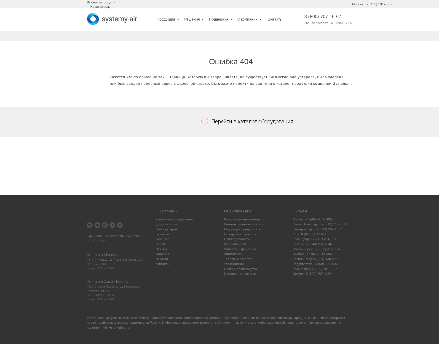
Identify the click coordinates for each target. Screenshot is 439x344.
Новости (161, 259)
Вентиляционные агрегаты (244, 224)
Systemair (231, 318)
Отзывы (161, 249)
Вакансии (162, 234)
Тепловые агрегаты (238, 259)
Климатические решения (174, 219)
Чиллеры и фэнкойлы (240, 249)
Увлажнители (234, 264)
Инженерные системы (240, 273)
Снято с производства (240, 269)
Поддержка (219, 19)
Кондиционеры (235, 244)
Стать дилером (166, 229)
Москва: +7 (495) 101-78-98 (372, 4)
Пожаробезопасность (240, 234)
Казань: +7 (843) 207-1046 (312, 244)
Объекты (162, 254)
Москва (110, 255)
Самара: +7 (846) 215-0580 (313, 254)
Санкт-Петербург (118, 281)
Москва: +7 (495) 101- (309, 219)
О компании (247, 19)
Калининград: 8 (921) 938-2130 (316, 259)
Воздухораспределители (242, 229)
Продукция (166, 19)
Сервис (160, 244)
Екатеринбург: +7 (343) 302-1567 (317, 229)
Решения (192, 19)
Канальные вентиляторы (242, 219)
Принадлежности (237, 239)
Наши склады (100, 6)
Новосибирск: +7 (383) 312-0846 (317, 249)
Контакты (274, 19)
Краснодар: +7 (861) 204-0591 (315, 239)
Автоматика (232, 254)
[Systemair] (90, 225)
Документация (166, 224)
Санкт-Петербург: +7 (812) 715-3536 (320, 224)
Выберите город (99, 2)
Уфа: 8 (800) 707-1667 (310, 234)
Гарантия (162, 239)
